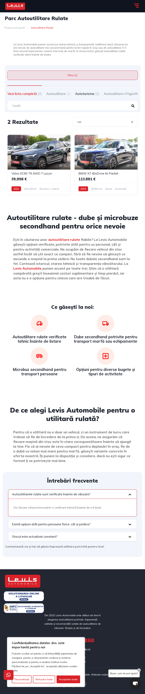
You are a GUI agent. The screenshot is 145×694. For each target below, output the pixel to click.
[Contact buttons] (8, 675)
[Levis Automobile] (15, 6)
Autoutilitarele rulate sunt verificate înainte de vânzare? (51, 494)
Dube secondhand (90, 336)
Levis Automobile (27, 268)
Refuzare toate (44, 679)
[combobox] (105, 122)
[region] (46, 662)
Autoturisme (87, 94)
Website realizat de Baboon (107, 674)
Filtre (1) (72, 75)
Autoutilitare (58, 94)
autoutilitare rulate (64, 240)
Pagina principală (14, 27)
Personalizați (21, 679)
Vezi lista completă (24, 94)
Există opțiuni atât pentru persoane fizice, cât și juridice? (51, 524)
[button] (72, 494)
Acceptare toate (68, 679)
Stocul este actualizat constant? (34, 536)
